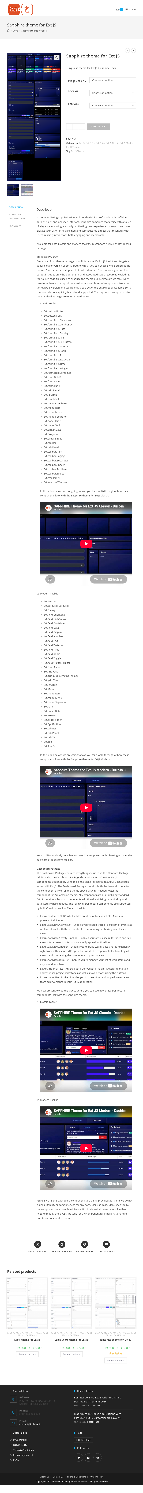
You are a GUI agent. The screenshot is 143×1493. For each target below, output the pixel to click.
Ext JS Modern (127, 143)
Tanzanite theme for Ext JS (115, 1339)
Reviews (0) (15, 225)
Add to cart (99, 126)
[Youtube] (97, 1457)
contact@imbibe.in (30, 1424)
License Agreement (23, 1455)
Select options (27, 1354)
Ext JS (82, 143)
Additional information (17, 216)
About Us (44, 1476)
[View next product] (133, 50)
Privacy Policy (20, 1439)
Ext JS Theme (73, 147)
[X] (79, 1457)
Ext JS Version (77, 81)
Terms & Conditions (23, 1450)
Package (73, 104)
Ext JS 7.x (100, 143)
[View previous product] (127, 50)
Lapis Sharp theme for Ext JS (71, 1339)
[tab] (20, 207)
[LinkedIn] (88, 1457)
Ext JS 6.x (90, 143)
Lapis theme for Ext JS (27, 1339)
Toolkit (73, 91)
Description (16, 207)
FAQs (16, 1460)
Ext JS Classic (112, 143)
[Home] (8, 30)
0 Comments (94, 1405)
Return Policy (20, 1444)
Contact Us (58, 1476)
